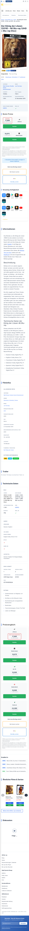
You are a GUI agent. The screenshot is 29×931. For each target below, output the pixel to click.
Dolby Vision (5, 875)
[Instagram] (25, 1)
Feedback (4, 896)
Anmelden (23, 923)
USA (2, 79)
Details (9, 803)
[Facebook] (23, 1)
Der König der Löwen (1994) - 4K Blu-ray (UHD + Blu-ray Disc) (20, 798)
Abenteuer (8, 77)
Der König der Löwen (9, 450)
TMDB (10, 458)
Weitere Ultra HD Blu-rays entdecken (12, 810)
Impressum (4, 903)
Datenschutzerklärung (6, 928)
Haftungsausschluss (7, 908)
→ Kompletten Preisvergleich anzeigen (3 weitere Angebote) (14, 160)
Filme (15, 19)
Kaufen (14, 126)
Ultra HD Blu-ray (8, 19)
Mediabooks (5, 886)
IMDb (5, 458)
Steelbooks (4, 888)
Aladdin (9, 244)
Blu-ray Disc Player (6, 864)
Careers (4, 899)
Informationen (5, 15)
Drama (16, 400)
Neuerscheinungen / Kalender (9, 862)
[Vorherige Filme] (2, 795)
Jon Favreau (18, 86)
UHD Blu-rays (8, 10)
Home (2, 19)
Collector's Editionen (7, 890)
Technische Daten (22, 15)
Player (14, 10)
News (22, 10)
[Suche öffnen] (26, 10)
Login (3, 1)
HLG (3, 880)
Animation (14, 77)
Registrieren (8, 1)
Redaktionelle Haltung (7, 901)
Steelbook (6, 254)
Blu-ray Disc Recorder (7, 867)
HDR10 (5, 108)
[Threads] (27, 1)
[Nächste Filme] (26, 795)
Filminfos (13, 15)
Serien (3, 860)
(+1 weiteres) (21, 77)
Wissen (18, 10)
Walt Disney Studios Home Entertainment (13, 395)
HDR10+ (4, 873)
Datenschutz (5, 905)
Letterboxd (15, 458)
